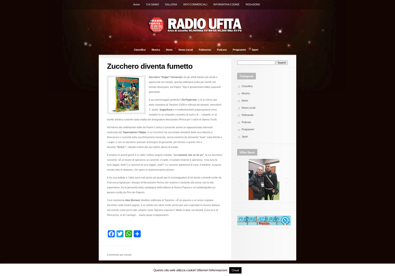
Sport (255, 49)
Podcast (222, 49)
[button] (240, 179)
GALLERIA (171, 4)
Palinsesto (205, 49)
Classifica (140, 49)
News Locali (186, 49)
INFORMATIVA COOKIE (226, 4)
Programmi (239, 49)
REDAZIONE (253, 4)
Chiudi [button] (235, 270)
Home (136, 4)
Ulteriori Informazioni (212, 270)
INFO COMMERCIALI (195, 4)
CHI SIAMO (152, 4)
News (169, 49)
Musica (156, 49)
